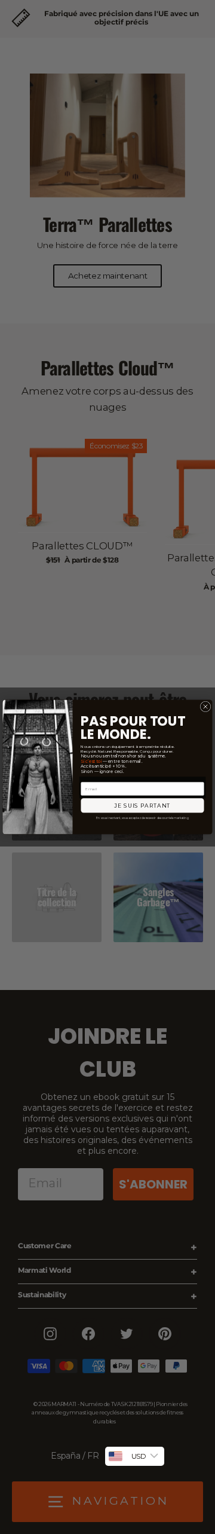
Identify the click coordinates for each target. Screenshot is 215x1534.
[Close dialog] (205, 706)
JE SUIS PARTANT (142, 805)
